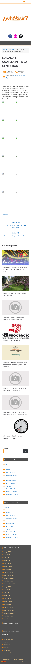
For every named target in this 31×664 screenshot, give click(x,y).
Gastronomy (9, 478)
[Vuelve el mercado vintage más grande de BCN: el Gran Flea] (15, 307)
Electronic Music (11, 472)
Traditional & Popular (12, 494)
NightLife (8, 529)
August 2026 (8, 552)
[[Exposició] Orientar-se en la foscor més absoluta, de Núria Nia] (15, 378)
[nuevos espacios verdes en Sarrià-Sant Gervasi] (15, 283)
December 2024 (9, 610)
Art (6, 464)
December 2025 (9, 575)
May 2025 (7, 595)
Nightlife (8, 486)
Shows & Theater (11, 489)
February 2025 (8, 604)
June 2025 (7, 592)
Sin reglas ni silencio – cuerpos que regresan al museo (14, 437)
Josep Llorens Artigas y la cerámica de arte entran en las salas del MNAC (15, 413)
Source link (5, 215)
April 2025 (7, 598)
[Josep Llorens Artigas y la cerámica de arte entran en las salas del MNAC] (15, 402)
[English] (3, 661)
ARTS (7, 507)
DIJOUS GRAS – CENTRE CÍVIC (12, 341)
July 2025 (7, 590)
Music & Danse (10, 483)
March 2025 (8, 601)
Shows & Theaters (11, 532)
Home (5, 49)
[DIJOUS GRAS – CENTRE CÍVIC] (15, 331)
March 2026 (8, 566)
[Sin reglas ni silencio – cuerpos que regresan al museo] (15, 426)
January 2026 (8, 572)
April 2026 (7, 563)
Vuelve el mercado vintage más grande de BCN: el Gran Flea (13, 318)
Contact (6, 647)
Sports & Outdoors (11, 491)
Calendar (7, 645)
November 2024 (9, 613)
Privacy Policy (8, 653)
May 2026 (7, 560)
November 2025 (9, 578)
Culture (11, 49)
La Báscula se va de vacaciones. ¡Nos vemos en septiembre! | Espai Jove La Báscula (15, 365)
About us (7, 650)
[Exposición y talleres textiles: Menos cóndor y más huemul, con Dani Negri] (15, 257)
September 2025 (9, 584)
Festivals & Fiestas (11, 475)
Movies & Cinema (11, 480)
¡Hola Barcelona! (9, 639)
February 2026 (8, 569)
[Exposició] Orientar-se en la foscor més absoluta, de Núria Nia (14, 389)
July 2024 (7, 619)
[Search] (25, 451)
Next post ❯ (15, 233)
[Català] (2, 661)
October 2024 (8, 616)
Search (5, 448)
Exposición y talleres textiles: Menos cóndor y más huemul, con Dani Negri (15, 270)
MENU (4, 43)
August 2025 (8, 587)
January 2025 (8, 607)
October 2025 (8, 581)
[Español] (5, 661)
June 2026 (7, 557)
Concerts (8, 467)
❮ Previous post (15, 222)
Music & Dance (10, 526)
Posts (6, 642)
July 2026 (7, 555)
